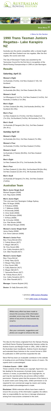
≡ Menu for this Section (39, 34)
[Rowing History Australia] (19, 8)
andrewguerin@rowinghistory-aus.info (24, 326)
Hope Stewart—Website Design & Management (29, 404)
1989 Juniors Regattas (39, 295)
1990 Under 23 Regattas (38, 299)
